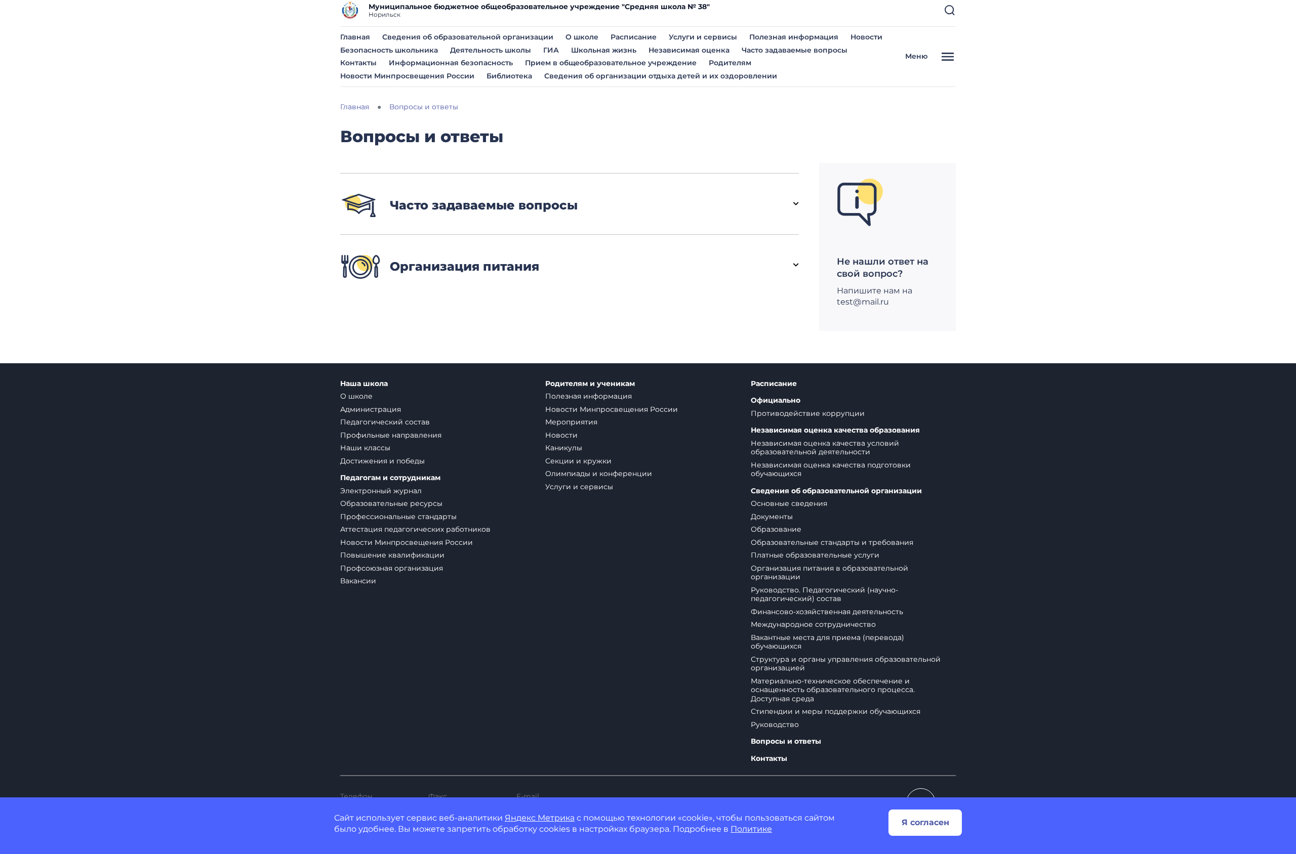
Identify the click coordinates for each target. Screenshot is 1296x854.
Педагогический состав (385, 421)
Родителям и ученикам (590, 383)
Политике (751, 829)
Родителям (730, 62)
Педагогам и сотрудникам (390, 478)
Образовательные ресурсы (391, 503)
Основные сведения (789, 503)
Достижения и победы (382, 460)
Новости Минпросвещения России (407, 75)
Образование (776, 529)
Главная (355, 36)
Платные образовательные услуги (815, 555)
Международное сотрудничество (813, 624)
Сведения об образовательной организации (467, 36)
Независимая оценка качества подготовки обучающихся (831, 469)
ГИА (551, 50)
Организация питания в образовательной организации (829, 573)
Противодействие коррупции (808, 413)
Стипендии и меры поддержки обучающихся (835, 711)
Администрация (370, 409)
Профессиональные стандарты (398, 516)
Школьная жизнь (603, 50)
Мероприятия (571, 421)
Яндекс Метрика (540, 818)
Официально (775, 400)
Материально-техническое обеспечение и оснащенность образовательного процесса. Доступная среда (833, 689)
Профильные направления (390, 435)
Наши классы (365, 447)
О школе (581, 36)
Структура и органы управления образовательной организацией (846, 664)
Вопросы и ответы (786, 741)
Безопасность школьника (389, 50)
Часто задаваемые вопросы (794, 50)
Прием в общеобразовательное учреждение (611, 62)
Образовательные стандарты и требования (832, 542)
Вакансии (358, 580)
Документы (772, 516)
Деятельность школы (490, 50)
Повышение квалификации (392, 555)
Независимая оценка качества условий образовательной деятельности (825, 448)
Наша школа (364, 383)
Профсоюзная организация (391, 568)
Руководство (775, 724)
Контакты (358, 62)
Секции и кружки (578, 460)
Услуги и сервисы (703, 36)
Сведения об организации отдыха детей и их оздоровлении (660, 75)
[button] (950, 10)
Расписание (634, 36)
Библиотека (509, 75)
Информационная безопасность (451, 62)
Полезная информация (793, 36)
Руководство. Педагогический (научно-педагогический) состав (824, 594)
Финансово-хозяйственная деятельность (827, 611)
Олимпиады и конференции (598, 473)
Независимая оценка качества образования (835, 430)
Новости (866, 36)
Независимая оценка (689, 50)
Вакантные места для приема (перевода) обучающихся (827, 642)
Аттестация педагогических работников (415, 529)
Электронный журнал (381, 490)
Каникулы (563, 447)
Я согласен (925, 822)
